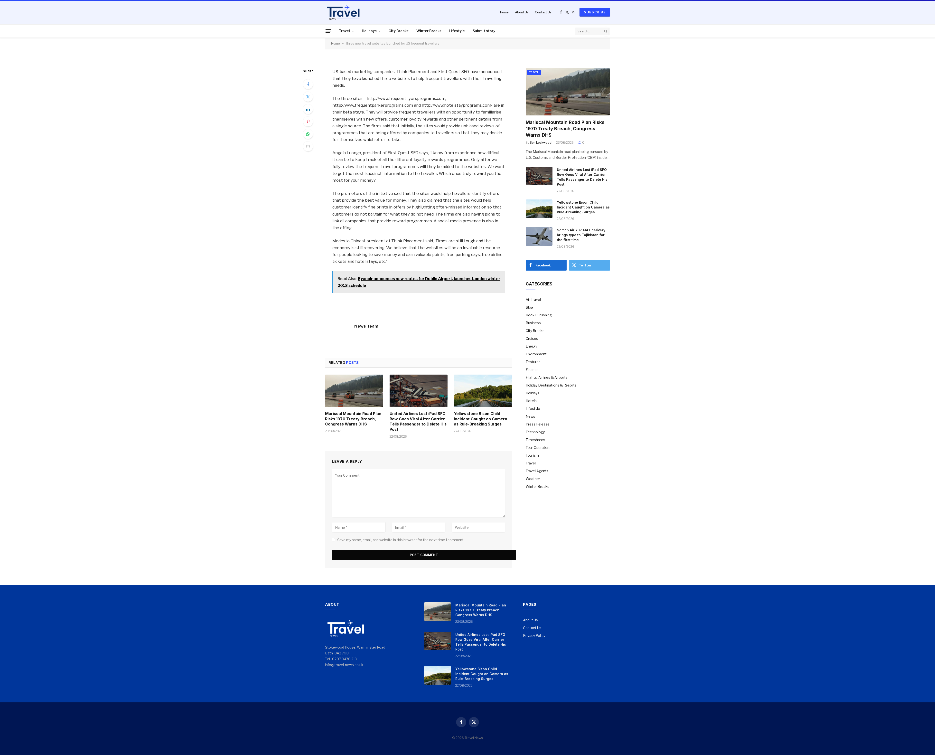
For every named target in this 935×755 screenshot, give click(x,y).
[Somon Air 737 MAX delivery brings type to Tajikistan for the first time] (539, 236)
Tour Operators (538, 447)
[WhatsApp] (308, 134)
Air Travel (533, 299)
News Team (366, 326)
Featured (533, 362)
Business (533, 323)
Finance (532, 370)
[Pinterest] (308, 121)
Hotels (531, 401)
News (530, 416)
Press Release (538, 424)
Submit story (484, 31)
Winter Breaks (428, 31)
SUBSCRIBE (595, 12)
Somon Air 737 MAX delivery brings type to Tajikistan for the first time (581, 235)
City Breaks (399, 31)
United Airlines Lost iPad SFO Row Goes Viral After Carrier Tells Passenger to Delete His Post (418, 421)
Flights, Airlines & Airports (547, 377)
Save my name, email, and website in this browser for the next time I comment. (400, 540)
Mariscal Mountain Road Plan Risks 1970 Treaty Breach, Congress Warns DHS (353, 419)
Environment (536, 354)
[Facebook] (308, 84)
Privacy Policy (534, 635)
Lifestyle (457, 31)
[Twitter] (308, 97)
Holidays (369, 31)
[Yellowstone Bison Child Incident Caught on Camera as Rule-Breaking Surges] (483, 391)
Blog (529, 307)
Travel (344, 31)
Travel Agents (537, 471)
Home (504, 12)
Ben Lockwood (541, 142)
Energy (531, 346)
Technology (535, 432)
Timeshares (535, 440)
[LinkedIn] (308, 109)
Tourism (532, 455)
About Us (522, 12)
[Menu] (328, 31)
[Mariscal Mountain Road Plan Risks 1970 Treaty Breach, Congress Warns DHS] (354, 391)
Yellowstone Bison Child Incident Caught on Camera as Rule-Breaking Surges (480, 419)
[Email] (308, 146)
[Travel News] (343, 12)
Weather (533, 479)
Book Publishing (539, 315)
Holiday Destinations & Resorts (551, 385)
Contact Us (543, 12)
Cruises (532, 338)
